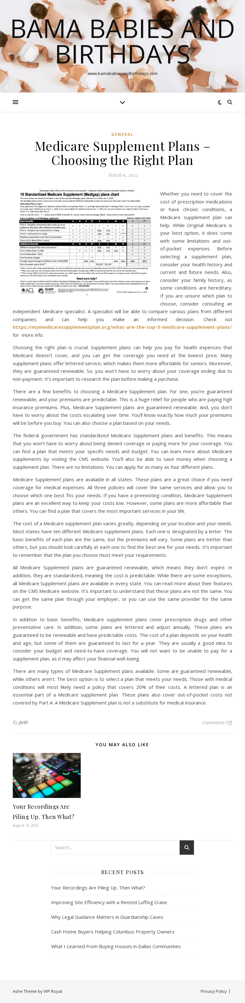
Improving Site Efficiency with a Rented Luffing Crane (109, 902)
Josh (23, 722)
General (122, 134)
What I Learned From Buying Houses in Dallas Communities (116, 946)
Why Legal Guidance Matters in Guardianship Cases (107, 917)
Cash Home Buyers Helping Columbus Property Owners (112, 931)
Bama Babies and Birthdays (122, 40)
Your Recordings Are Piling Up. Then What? (98, 887)
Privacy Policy (214, 991)
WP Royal (53, 991)
